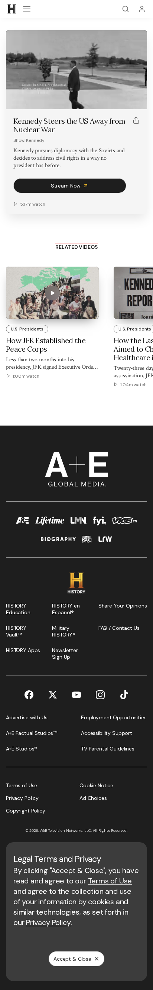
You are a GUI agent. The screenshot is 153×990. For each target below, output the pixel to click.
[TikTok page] (124, 694)
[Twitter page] (52, 694)
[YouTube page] (76, 694)
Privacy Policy (48, 922)
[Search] (125, 9)
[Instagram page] (100, 694)
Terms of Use (110, 881)
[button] (14, 99)
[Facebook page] (29, 694)
